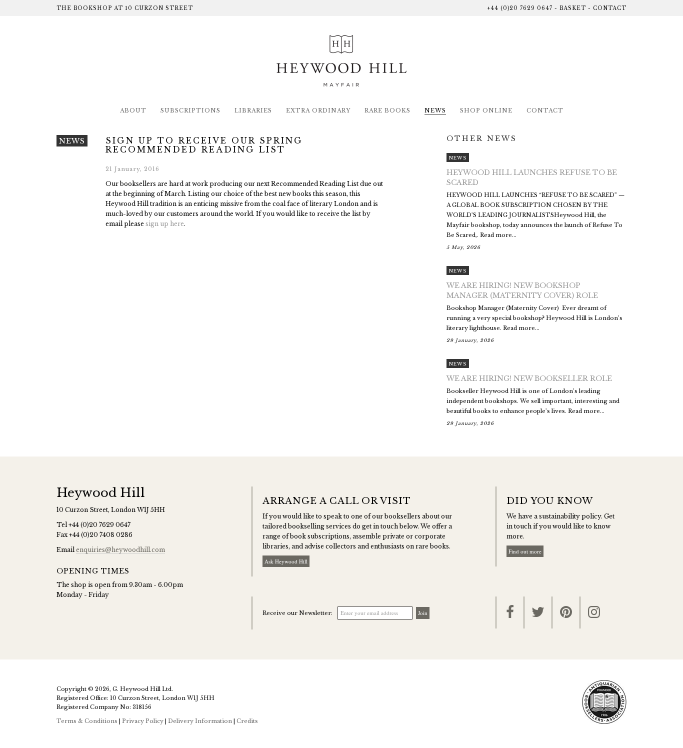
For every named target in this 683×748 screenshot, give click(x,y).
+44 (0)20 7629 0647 (519, 8)
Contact (609, 8)
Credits (247, 721)
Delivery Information (200, 721)
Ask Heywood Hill (286, 561)
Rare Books (387, 110)
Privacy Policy (143, 721)
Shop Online (486, 110)
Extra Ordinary (318, 110)
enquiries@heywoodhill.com (120, 550)
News (435, 110)
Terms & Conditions (87, 721)
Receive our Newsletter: (297, 613)
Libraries (253, 110)
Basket (573, 8)
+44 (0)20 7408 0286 (100, 534)
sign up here (165, 224)
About (133, 110)
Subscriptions (190, 110)
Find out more (525, 551)
